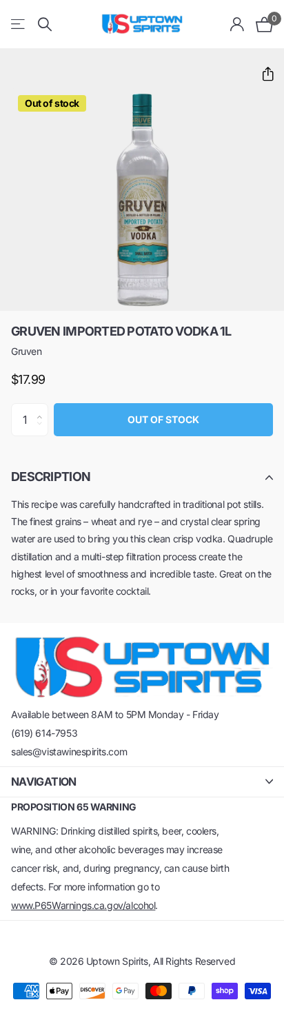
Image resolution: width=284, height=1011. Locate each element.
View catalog (19, 24)
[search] (45, 24)
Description (50, 476)
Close (142, 782)
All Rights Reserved (194, 961)
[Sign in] (237, 24)
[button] (262, 74)
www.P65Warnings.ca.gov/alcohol (83, 905)
